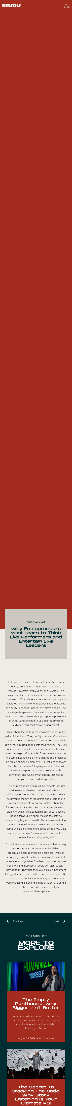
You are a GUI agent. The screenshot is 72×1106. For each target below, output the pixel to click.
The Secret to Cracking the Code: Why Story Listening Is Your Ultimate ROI (36, 1095)
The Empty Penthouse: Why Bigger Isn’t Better (36, 1004)
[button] (67, 6)
